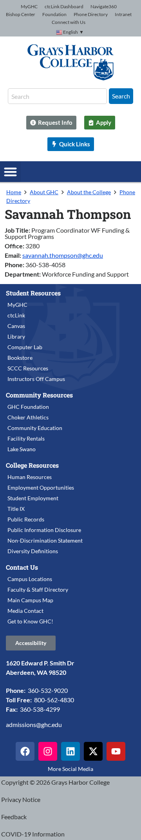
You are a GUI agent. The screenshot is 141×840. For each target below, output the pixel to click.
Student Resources (33, 293)
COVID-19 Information (33, 834)
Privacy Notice (20, 799)
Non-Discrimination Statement (45, 540)
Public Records (25, 519)
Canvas (16, 326)
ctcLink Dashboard (64, 6)
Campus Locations (29, 579)
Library (16, 336)
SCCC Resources (27, 368)
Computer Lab (24, 347)
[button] (10, 171)
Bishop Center (20, 14)
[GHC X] (93, 751)
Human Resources (29, 477)
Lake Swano (21, 449)
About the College (89, 192)
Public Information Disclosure (44, 530)
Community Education (34, 428)
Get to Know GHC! (30, 621)
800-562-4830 (54, 699)
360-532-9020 (48, 690)
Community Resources (39, 395)
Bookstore (20, 357)
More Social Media (70, 768)
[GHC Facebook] (25, 751)
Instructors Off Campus (36, 378)
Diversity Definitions (32, 551)
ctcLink (16, 315)
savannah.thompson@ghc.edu (62, 255)
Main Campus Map (30, 600)
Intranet (123, 14)
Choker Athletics (28, 417)
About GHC (44, 192)
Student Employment (32, 498)
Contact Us (22, 567)
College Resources (32, 465)
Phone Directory (91, 14)
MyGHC (29, 6)
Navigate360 (103, 6)
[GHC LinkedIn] (70, 751)
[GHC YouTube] (116, 751)
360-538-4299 (40, 709)
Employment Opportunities (40, 487)
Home (13, 192)
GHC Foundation (28, 406)
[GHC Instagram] (47, 751)
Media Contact (25, 610)
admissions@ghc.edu (34, 724)
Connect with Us (68, 22)
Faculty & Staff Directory (37, 589)
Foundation (54, 14)
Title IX (16, 508)
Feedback (14, 816)
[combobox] (57, 96)
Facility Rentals (26, 438)
